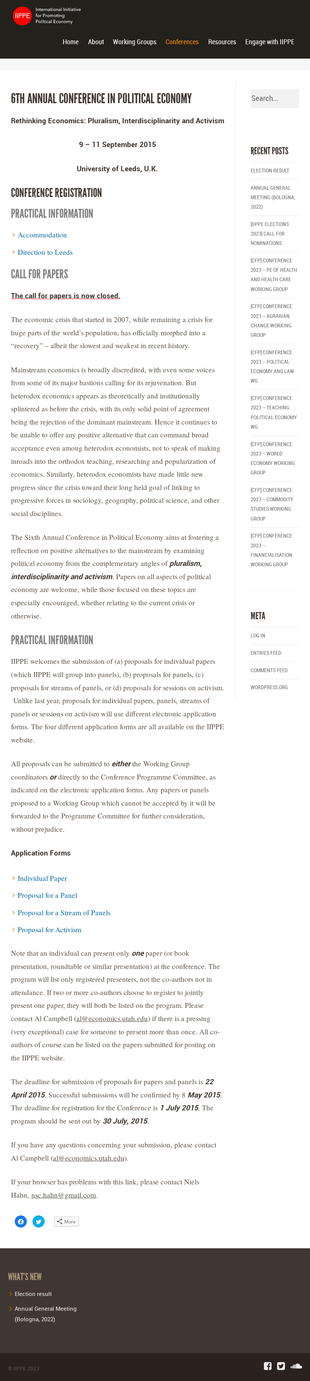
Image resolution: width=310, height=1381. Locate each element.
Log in (258, 636)
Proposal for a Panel (47, 895)
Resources (222, 42)
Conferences (182, 42)
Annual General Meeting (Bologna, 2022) (273, 197)
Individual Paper (42, 878)
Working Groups (135, 42)
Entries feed (266, 653)
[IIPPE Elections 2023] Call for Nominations (270, 234)
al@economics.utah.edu (112, 1018)
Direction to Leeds (45, 252)
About (96, 42)
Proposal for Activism (49, 929)
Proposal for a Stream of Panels (64, 912)
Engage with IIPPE (269, 42)
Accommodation (42, 234)
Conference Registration (56, 193)
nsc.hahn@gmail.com (63, 1195)
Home (71, 42)
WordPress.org (269, 687)
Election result (270, 171)
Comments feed (269, 670)
